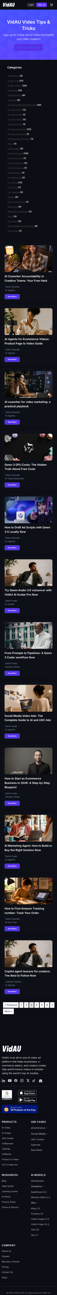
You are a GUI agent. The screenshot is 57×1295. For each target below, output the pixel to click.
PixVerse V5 (37, 1213)
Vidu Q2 (35, 1229)
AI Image (6, 1133)
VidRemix (6, 1154)
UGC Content (37, 1139)
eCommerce (38, 1127)
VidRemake (7, 1143)
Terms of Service (10, 1207)
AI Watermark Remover (19, 139)
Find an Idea (14, 148)
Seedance (36, 1186)
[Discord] (40, 1081)
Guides (11, 197)
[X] (28, 1081)
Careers (6, 1256)
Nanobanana (37, 1180)
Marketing (13, 207)
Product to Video (10, 1159)
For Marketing (15, 173)
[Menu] (51, 5)
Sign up (41, 4)
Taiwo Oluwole (12, 286)
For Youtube (14, 192)
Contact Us (7, 1272)
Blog (4, 1180)
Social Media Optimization (21, 226)
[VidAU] (8, 5)
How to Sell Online (17, 202)
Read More (12, 297)
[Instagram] (22, 1081)
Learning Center (10, 1191)
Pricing (5, 1267)
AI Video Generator (17, 129)
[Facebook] (16, 1081)
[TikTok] (34, 1081)
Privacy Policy (9, 1202)
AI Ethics (6, 1196)
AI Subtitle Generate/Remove (22, 105)
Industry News (12, 666)
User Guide (13, 231)
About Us (6, 1251)
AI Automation (15, 95)
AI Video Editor (15, 110)
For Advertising (15, 153)
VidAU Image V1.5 (40, 1219)
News (10, 216)
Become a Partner (11, 1261)
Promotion (13, 221)
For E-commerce (16, 163)
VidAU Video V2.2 (40, 1224)
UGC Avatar (8, 1138)
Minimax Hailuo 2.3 (40, 1197)
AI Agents (12, 90)
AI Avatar (12, 100)
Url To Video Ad (9, 1164)
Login (31, 4)
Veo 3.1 (34, 1235)
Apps (4, 1277)
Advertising (13, 76)
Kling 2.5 (35, 1208)
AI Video (6, 1127)
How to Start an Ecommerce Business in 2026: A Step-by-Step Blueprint (27, 783)
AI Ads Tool (13, 81)
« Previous (11, 1004)
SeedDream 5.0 (39, 1192)
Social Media (38, 1133)
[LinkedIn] (3, 1081)
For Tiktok (13, 182)
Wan (33, 1202)
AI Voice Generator (17, 134)
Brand (11, 144)
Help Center (8, 1186)
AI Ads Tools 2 (15, 85)
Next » (8, 1011)
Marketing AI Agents (18, 211)
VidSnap (6, 1148)
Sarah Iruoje (11, 600)
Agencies (35, 1144)
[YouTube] (10, 1081)
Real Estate (36, 1150)
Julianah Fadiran (13, 981)
